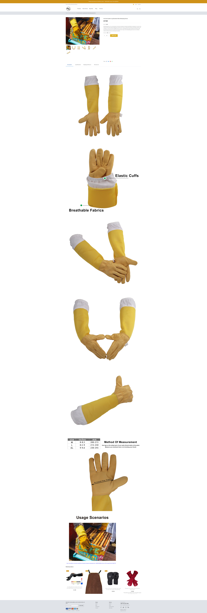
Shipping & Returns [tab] (87, 64)
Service (110, 603)
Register (139, 4)
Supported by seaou (123, 610)
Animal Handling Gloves (72, 13)
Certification (97, 606)
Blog (96, 8)
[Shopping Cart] (133, 5)
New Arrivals (85, 8)
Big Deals (91, 8)
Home (67, 13)
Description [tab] (69, 64)
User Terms (73, 610)
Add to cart (114, 35)
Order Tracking (111, 606)
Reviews (101, 8)
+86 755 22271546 (124, 603)
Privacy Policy (77, 610)
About (96, 603)
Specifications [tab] (78, 64)
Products (79, 8)
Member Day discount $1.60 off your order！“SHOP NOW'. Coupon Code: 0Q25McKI (103, 1)
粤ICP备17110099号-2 (123, 609)
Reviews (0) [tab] (96, 64)
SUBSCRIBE (81, 605)
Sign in (136, 4)
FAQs (110, 605)
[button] (98, 19)
